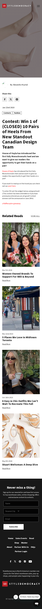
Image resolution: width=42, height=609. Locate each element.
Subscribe (13, 527)
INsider (24, 542)
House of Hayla (8, 171)
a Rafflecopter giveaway (11, 203)
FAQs (33, 547)
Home (10, 538)
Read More (6, 280)
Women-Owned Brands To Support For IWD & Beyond (18, 275)
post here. (12, 186)
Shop (16, 542)
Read (31, 538)
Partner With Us (21, 547)
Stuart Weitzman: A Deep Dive (20, 465)
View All (35, 216)
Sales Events (21, 538)
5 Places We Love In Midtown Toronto (19, 338)
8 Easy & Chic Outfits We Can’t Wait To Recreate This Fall (20, 402)
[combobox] (11, 511)
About (9, 547)
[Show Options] (27, 511)
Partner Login (21, 551)
